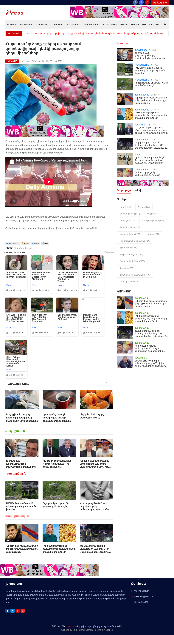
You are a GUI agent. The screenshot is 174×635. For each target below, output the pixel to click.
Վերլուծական (73, 24)
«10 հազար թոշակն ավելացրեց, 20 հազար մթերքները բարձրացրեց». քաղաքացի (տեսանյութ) (149, 176)
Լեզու (161, 2)
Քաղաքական (26, 24)
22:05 (153, 50)
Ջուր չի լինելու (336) (130, 227)
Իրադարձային (109, 24)
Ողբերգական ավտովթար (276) (135, 241)
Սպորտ (123, 24)
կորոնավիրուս (23, 248)
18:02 (155, 80)
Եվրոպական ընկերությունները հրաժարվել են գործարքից (20, 464)
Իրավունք (57, 24)
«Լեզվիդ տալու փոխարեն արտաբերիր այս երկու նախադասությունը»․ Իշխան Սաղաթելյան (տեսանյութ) (96, 465)
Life (144, 24)
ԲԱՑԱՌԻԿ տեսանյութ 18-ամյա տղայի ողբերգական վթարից (20, 506)
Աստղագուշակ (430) (130, 214)
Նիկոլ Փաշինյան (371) (153, 220)
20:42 (148, 154)
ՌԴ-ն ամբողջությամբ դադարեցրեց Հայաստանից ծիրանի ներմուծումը (59, 549)
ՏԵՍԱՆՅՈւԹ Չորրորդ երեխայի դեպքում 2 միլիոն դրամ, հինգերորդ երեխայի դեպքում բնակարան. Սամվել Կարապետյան (151, 366)
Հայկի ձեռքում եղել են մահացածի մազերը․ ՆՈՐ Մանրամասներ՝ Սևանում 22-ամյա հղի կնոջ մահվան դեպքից (95, 552)
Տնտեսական (42, 24)
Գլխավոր (12, 24)
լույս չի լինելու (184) (130, 282)
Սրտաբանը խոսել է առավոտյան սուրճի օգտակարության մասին (46, 417)
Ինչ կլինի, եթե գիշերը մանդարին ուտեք (81, 416)
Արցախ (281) (153, 234)
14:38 (156, 140)
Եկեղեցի (154, 24)
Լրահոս (122, 43)
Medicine (134, 24)
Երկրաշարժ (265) (128, 248)
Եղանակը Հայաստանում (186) (135, 275)
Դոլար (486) (144, 207)
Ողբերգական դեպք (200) (132, 261)
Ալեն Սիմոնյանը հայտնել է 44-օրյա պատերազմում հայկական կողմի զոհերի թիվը (149, 161)
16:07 (156, 95)
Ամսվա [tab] (138, 190)
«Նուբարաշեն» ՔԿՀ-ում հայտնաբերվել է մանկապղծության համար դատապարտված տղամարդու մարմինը (95, 509)
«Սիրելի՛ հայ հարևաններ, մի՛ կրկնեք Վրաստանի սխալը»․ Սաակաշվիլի (21, 549)
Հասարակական (91, 24)
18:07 (155, 65)
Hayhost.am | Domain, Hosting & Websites (93, 630)
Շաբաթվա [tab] (124, 190)
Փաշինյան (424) (154, 214)
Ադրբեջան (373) (127, 220)
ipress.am (71, 626)
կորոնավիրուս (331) (130, 234)
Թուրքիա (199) (127, 268)
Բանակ (138, 155)
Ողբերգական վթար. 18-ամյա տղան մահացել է (56, 505)
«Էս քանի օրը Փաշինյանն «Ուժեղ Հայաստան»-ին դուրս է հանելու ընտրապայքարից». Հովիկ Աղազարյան (58, 467)
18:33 (153, 125)
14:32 (156, 169)
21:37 (156, 110)
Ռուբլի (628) (125, 207)
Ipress (26, 61)
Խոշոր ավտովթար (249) (131, 254)
